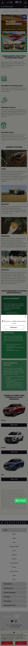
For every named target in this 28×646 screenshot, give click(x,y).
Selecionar (13, 327)
